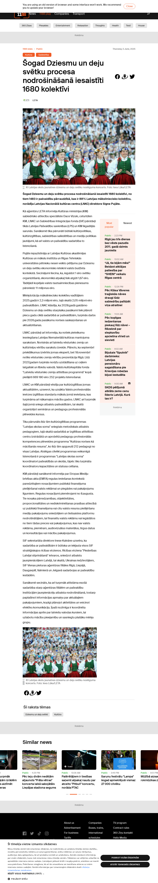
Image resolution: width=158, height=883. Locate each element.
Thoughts (100, 25)
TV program (120, 822)
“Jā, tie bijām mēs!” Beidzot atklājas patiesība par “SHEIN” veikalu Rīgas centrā (117, 270)
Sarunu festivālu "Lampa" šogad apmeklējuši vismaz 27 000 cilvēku (118, 780)
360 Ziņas (27, 25)
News (32, 14)
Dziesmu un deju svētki (36, 714)
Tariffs (67, 837)
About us (69, 822)
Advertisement (72, 827)
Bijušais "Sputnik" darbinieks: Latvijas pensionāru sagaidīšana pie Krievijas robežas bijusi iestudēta (116, 364)
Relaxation (82, 25)
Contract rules (121, 827)
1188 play (45, 14)
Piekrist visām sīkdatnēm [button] (125, 857)
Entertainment (63, 25)
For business (71, 832)
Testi (128, 25)
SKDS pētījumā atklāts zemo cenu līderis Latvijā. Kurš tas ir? (117, 393)
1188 (29, 823)
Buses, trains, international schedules (96, 832)
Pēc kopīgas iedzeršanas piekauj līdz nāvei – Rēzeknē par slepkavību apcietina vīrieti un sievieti (117, 329)
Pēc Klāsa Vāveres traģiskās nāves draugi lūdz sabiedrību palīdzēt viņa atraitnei (117, 298)
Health (115, 25)
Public (39, 49)
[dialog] (79, 861)
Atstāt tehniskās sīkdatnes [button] (125, 864)
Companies (61, 14)
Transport (79, 14)
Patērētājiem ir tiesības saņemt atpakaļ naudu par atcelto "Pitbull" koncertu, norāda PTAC (79, 782)
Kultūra (28, 54)
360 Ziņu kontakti (123, 832)
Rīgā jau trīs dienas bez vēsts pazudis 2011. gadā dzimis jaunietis (117, 244)
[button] (67, 794)
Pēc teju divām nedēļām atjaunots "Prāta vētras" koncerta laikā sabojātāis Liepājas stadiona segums (39, 782)
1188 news (28, 49)
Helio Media (120, 837)
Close (129, 6)
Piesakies (43, 25)
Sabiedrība (43, 54)
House (141, 25)
